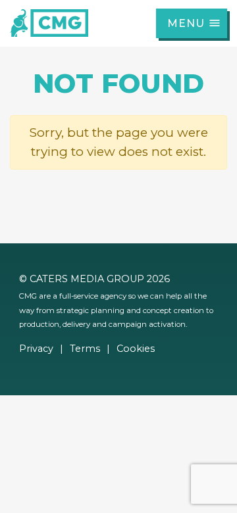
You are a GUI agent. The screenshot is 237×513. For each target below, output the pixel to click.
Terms (85, 348)
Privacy (36, 348)
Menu (186, 23)
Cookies (136, 348)
